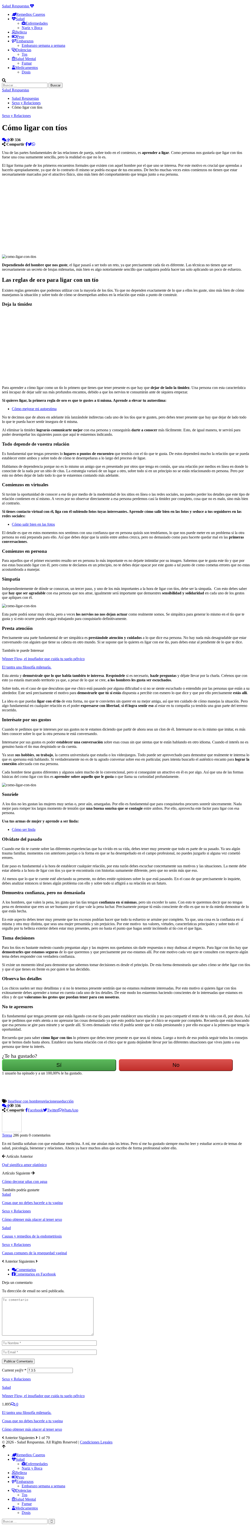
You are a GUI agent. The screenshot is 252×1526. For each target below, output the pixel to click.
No (176, 1065)
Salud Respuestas (16, 6)
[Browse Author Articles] (12, 1131)
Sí (59, 1065)
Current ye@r (14, 1370)
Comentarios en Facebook (35, 1274)
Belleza (21, 32)
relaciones (50, 1101)
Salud (6, 1194)
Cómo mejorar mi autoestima (34, 409)
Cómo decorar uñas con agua (24, 1181)
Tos (24, 54)
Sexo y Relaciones (16, 116)
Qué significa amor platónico (24, 1165)
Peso (20, 36)
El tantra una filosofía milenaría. (26, 667)
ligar (11, 1101)
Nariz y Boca (32, 28)
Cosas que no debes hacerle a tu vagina (32, 1421)
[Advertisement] (55, 215)
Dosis (26, 72)
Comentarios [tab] (26, 1270)
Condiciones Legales (96, 1442)
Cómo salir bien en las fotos (33, 524)
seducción (66, 1101)
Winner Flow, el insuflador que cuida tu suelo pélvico (43, 659)
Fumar (27, 63)
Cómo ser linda (23, 829)
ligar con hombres (29, 1101)
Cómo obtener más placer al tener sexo (32, 1429)
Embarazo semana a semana (43, 45)
